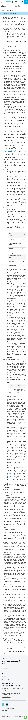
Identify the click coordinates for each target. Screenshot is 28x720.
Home (3, 10)
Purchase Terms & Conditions (8, 13)
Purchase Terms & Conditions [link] (12, 10)
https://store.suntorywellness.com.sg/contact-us (16, 475)
